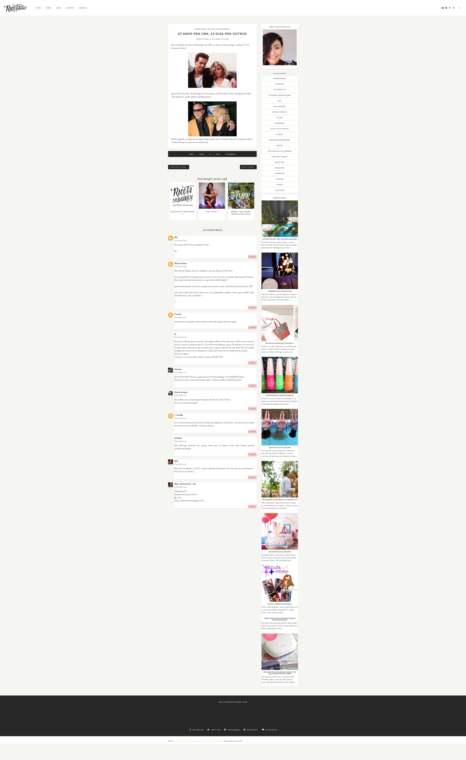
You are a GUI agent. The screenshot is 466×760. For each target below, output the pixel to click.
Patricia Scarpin (180, 392)
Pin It (218, 154)
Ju (175, 334)
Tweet (191, 154)
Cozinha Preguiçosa (280, 95)
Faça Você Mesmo (279, 129)
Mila (176, 461)
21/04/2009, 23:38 (180, 317)
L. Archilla (178, 415)
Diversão (280, 123)
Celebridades (223, 29)
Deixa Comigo (279, 112)
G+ (210, 154)
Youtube (279, 190)
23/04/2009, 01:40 (180, 441)
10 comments (230, 154)
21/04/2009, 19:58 (180, 241)
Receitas (279, 162)
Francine (177, 314)
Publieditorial (280, 156)
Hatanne (178, 369)
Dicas (280, 117)
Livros (279, 134)
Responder (252, 257)
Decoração (280, 106)
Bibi (175, 237)
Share (201, 154)
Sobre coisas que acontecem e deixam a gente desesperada (280, 619)
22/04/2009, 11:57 (180, 373)
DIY (279, 101)
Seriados (280, 168)
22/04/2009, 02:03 (180, 337)
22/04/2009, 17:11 (180, 395)
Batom (211, 29)
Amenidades (201, 29)
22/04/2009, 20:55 (180, 418)
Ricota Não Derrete (180, 741)
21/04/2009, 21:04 (180, 267)
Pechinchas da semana (280, 151)
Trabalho (280, 173)
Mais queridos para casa (233, 702)
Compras (279, 84)
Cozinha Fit (279, 89)
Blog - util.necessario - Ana (185, 484)
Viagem (279, 179)
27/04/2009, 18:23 (180, 487)
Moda (280, 145)
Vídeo (280, 184)
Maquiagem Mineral (279, 140)
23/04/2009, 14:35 (180, 464)
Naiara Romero (180, 263)
